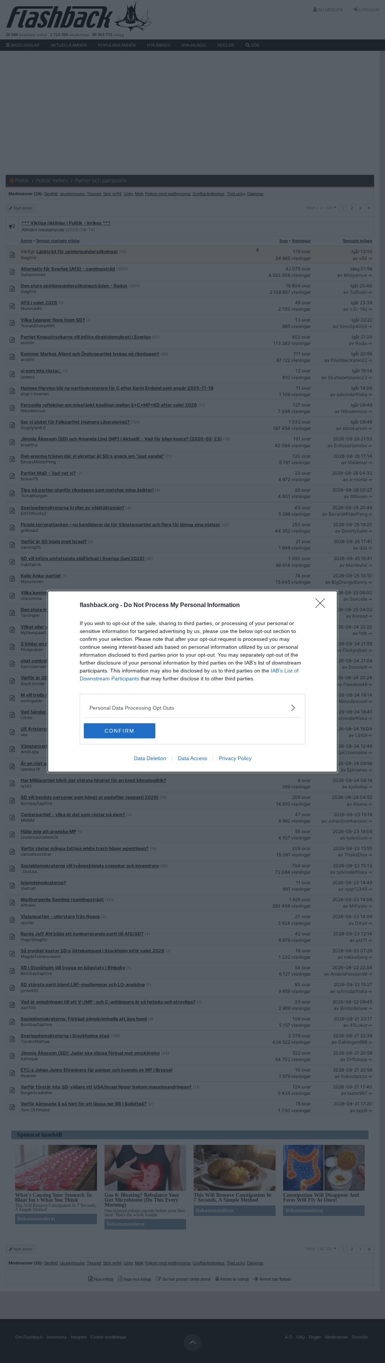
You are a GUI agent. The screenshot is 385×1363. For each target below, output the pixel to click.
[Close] (322, 605)
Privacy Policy (235, 758)
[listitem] (192, 708)
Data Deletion (150, 758)
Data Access (192, 758)
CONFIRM (120, 731)
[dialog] (192, 681)
